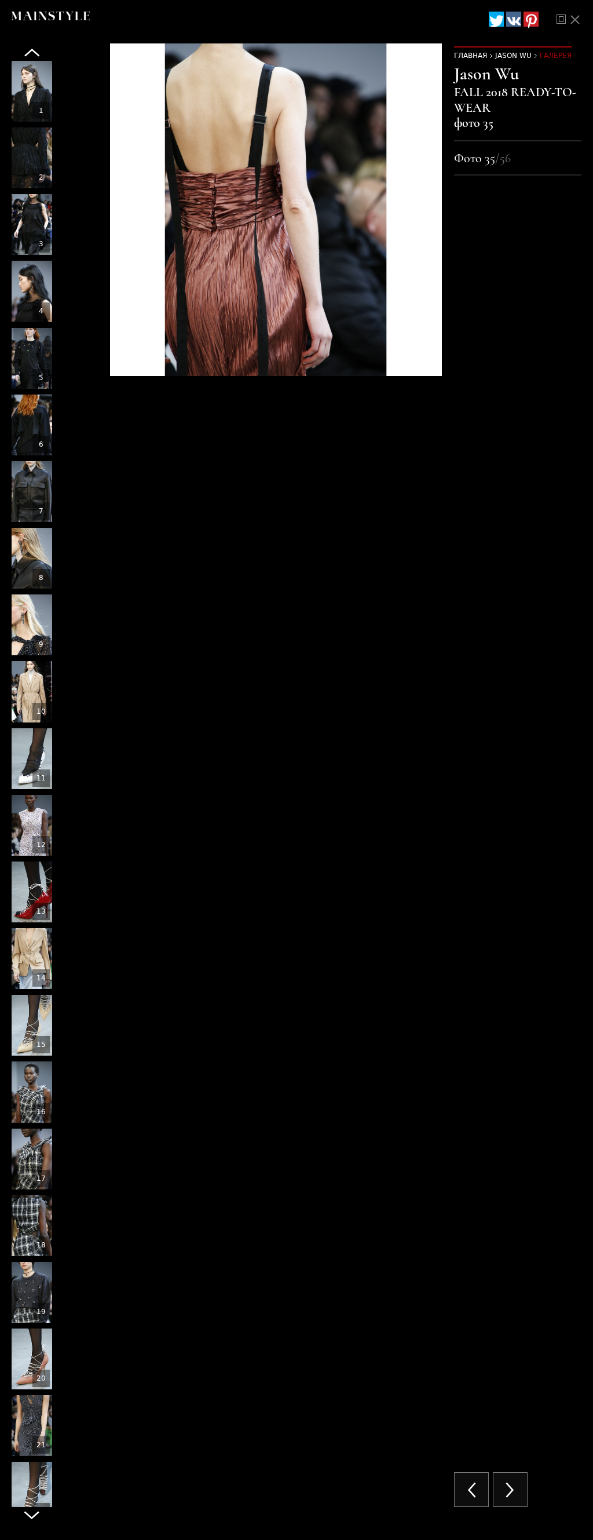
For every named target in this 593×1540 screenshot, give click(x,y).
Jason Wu (513, 56)
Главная (470, 56)
